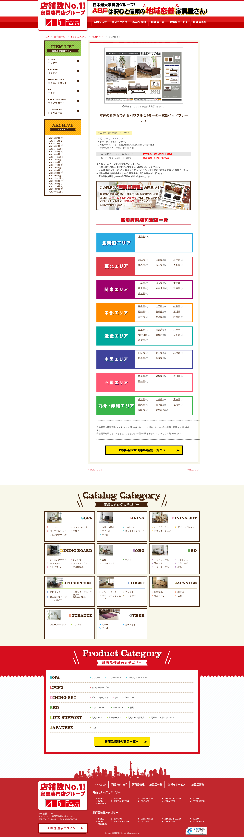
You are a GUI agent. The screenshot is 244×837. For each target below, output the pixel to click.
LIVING (118, 799)
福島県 (141, 265)
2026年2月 (55, 146)
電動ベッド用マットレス (162, 717)
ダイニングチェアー (124, 697)
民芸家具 (158, 592)
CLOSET (145, 801)
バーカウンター (161, 527)
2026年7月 (55, 138)
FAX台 (105, 535)
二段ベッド (182, 563)
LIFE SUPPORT (121, 801)
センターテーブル (100, 687)
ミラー (105, 624)
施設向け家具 (79, 597)
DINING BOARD (173, 799)
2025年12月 (55, 149)
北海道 (141, 236)
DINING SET (147, 799)
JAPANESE (170, 801)
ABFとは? (100, 784)
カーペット (130, 624)
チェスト (129, 592)
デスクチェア (108, 563)
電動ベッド (55, 592)
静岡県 (176, 317)
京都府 (159, 329)
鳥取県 (159, 358)
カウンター (55, 563)
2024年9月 (55, 162)
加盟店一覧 (155, 784)
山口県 (141, 353)
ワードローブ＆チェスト (111, 597)
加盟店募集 (197, 784)
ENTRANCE (199, 801)
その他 (105, 628)
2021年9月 (55, 184)
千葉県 (141, 283)
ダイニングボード (58, 560)
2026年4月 (55, 143)
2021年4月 (55, 186)
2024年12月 (55, 157)
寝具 (179, 567)
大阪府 (159, 335)
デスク (128, 560)
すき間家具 (78, 567)
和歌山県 (142, 335)
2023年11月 (55, 168)
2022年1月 (55, 181)
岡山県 (159, 353)
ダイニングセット (185, 527)
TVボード (129, 527)
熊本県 (159, 404)
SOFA (101, 799)
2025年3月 (55, 154)
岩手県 (176, 260)
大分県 (159, 399)
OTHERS (102, 824)
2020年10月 (55, 192)
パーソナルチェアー (59, 531)
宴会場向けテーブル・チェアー (58, 598)
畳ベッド (158, 563)
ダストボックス (80, 563)
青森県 (176, 265)
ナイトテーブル (161, 567)
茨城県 (141, 293)
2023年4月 (55, 170)
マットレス (182, 560)
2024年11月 (55, 160)
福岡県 (176, 404)
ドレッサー (130, 596)
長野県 (159, 317)
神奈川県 (160, 288)
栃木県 (141, 288)
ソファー (54, 527)
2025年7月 (55, 151)
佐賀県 (141, 399)
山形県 (159, 260)
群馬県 (176, 288)
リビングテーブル (58, 535)
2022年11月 (55, 176)
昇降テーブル (115, 717)
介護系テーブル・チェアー (82, 593)
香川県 (176, 376)
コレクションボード (134, 531)
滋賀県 (141, 340)
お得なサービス (177, 784)
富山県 (141, 306)
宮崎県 (176, 399)
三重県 (141, 329)
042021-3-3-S (96, 470)
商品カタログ (119, 784)
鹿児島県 (160, 410)
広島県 (141, 358)
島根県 (176, 353)
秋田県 (159, 265)
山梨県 (159, 306)
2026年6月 (55, 141)
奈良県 (176, 335)
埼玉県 (159, 283)
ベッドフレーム (161, 560)
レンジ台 (77, 560)
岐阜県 (176, 306)
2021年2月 (55, 189)
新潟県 (159, 311)
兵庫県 (176, 329)
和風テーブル (160, 596)
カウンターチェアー (163, 531)
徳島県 (141, 376)
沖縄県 (141, 404)
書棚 (104, 560)
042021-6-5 (193, 470)
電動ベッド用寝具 (136, 717)
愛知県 (141, 311)
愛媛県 (159, 376)
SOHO (196, 799)
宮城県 (141, 260)
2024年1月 (55, 165)
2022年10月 (55, 178)
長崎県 (141, 410)
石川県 (176, 311)
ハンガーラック (109, 592)
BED (100, 801)
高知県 (141, 381)
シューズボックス (58, 624)
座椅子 (76, 531)
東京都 (176, 283)
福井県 (141, 317)
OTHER (102, 804)
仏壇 (179, 596)
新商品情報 (138, 784)
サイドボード (108, 531)
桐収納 (180, 592)
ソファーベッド (80, 527)
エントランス (79, 624)
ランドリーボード (58, 567)
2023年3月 (55, 173)
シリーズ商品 (108, 527)
